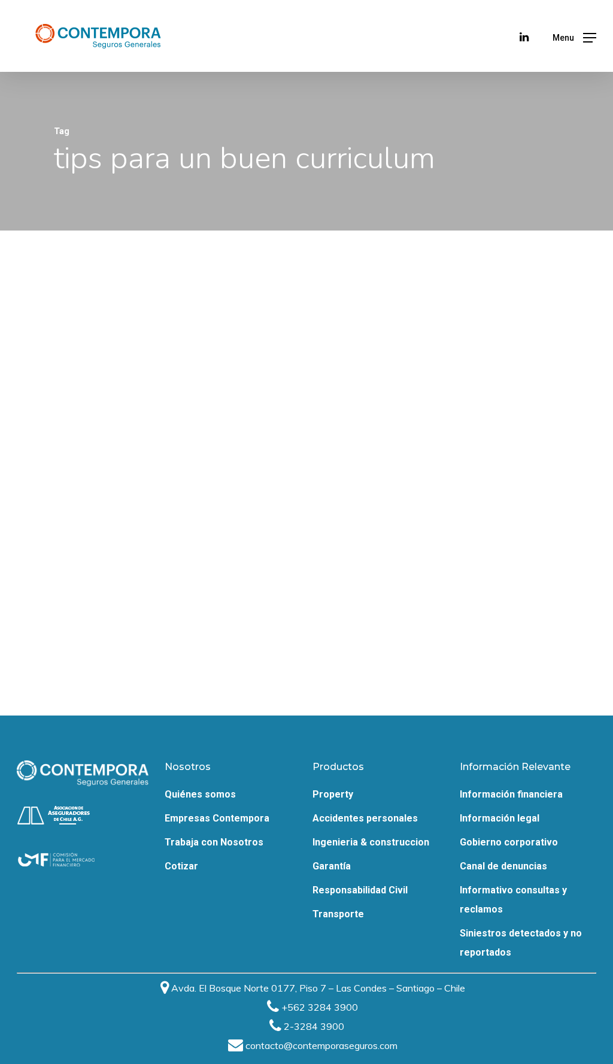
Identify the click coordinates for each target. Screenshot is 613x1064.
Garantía (331, 866)
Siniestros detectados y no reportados (521, 942)
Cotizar (181, 866)
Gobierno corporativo (509, 842)
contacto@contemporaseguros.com (321, 1045)
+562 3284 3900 (319, 1007)
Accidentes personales (365, 818)
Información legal (499, 818)
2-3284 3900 (314, 1026)
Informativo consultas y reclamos (513, 899)
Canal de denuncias (503, 866)
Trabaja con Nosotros (214, 842)
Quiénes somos (200, 794)
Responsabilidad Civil (360, 890)
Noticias (95, 674)
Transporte (338, 914)
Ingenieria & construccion (370, 842)
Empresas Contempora (217, 818)
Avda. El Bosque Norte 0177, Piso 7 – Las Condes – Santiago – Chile (318, 988)
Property (332, 794)
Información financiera (511, 794)
